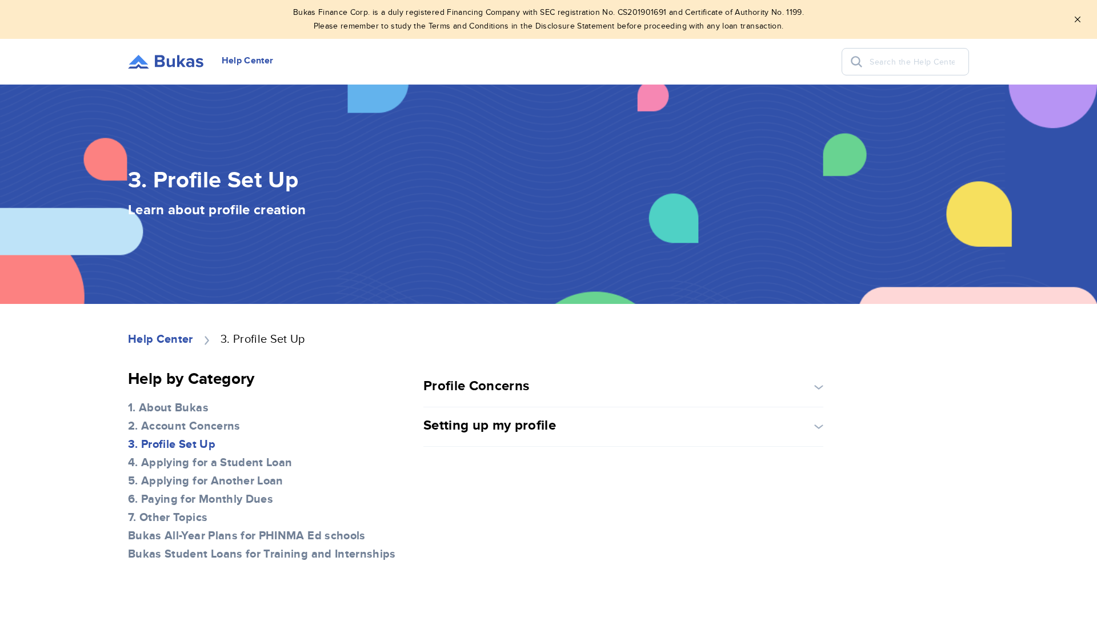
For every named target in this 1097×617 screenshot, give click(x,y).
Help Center (160, 339)
